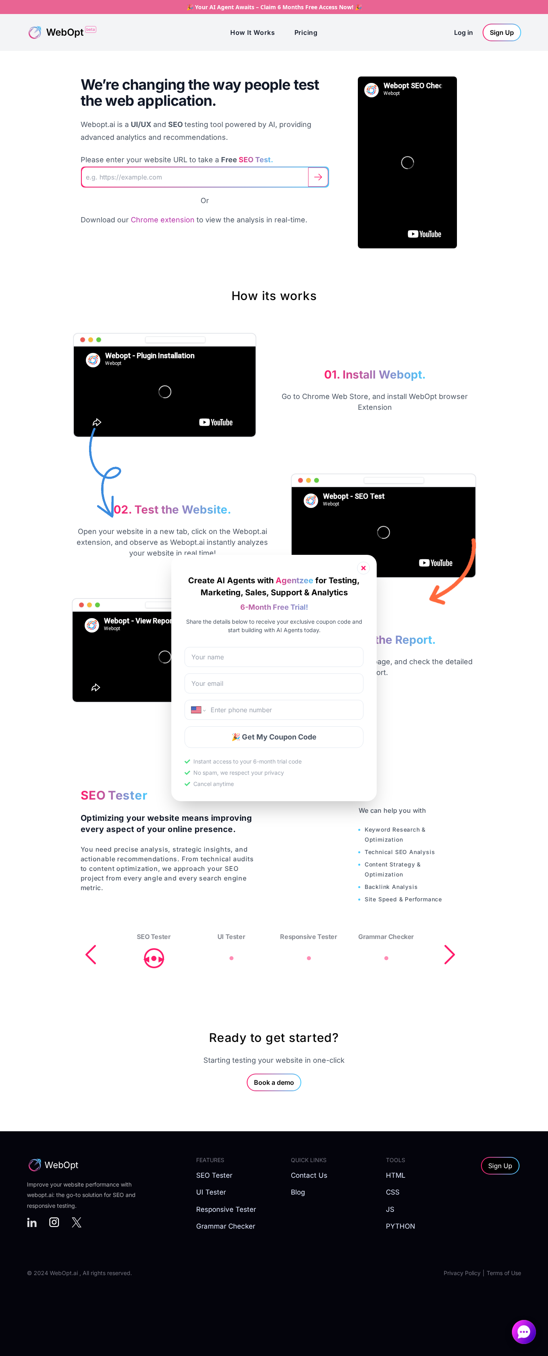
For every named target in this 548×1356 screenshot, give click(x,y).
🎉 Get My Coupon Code (274, 737)
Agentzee (294, 580)
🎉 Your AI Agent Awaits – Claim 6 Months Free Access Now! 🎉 (274, 7)
